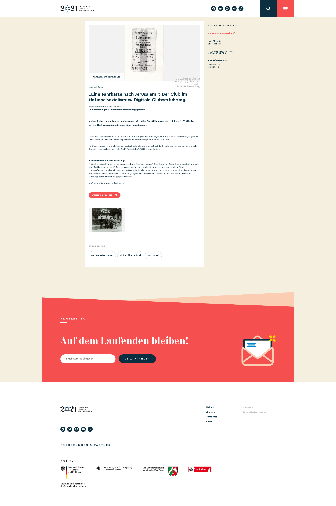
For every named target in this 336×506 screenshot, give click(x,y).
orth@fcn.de (214, 67)
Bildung (210, 407)
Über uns (210, 412)
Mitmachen (211, 417)
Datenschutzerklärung (254, 412)
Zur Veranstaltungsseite (220, 33)
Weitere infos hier (102, 195)
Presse (209, 421)
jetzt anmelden (137, 359)
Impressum (248, 407)
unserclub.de (214, 44)
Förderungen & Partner (85, 445)
